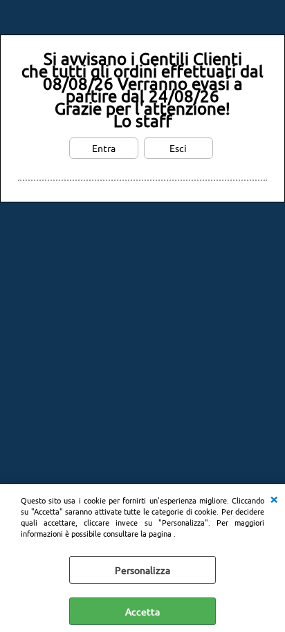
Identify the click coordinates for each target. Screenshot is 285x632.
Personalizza (142, 570)
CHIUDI (274, 498)
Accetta (142, 611)
